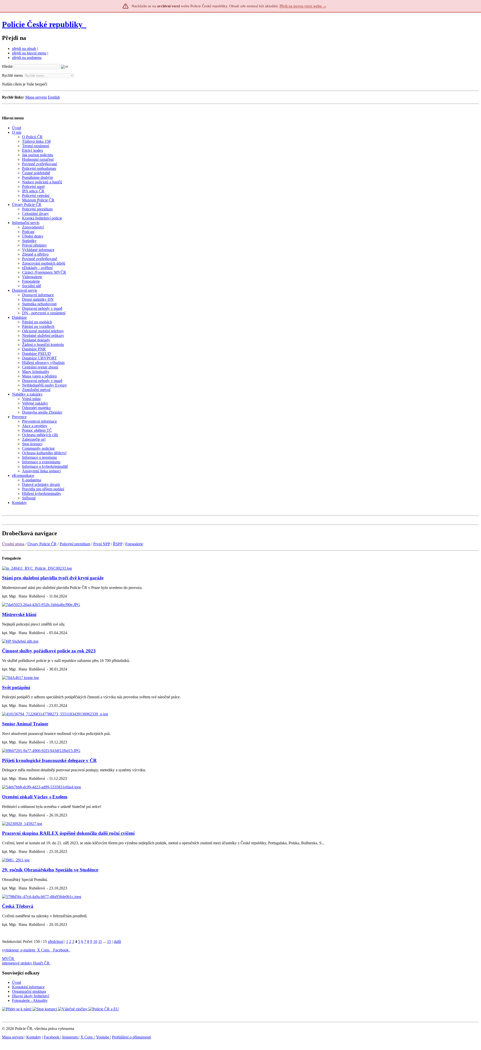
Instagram (70, 1037)
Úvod (16, 982)
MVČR (8, 958)
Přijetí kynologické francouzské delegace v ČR (49, 760)
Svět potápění (16, 687)
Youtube (103, 1037)
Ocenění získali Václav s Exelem (34, 796)
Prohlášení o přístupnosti (131, 1037)
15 (109, 941)
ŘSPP (117, 544)
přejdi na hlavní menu (29, 53)
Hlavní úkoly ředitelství (30, 996)
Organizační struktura (29, 991)
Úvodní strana (13, 544)
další (117, 941)
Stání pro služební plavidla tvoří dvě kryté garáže (52, 577)
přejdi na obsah (24, 48)
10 (95, 941)
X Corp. (44, 950)
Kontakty (33, 1037)
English (54, 97)
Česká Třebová (17, 906)
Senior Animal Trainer (25, 723)
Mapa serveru (36, 97)
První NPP (101, 544)
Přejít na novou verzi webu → (303, 6)
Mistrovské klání (19, 614)
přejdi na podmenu (27, 57)
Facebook (61, 950)
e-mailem (28, 950)
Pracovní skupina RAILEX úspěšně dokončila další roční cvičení (68, 833)
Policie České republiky (42, 24)
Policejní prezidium (75, 544)
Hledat (7, 66)
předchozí (55, 941)
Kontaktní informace (28, 987)
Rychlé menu (12, 75)
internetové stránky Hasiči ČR (26, 963)
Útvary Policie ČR (42, 544)
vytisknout (10, 950)
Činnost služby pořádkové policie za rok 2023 (49, 650)
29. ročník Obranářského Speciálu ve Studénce (50, 869)
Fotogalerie (134, 544)
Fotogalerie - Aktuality (30, 1000)
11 (100, 941)
